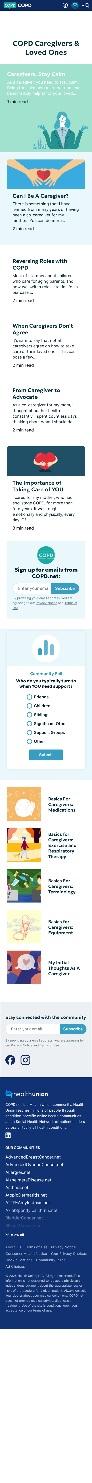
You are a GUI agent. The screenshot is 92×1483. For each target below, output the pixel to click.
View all (17, 1235)
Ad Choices (15, 1266)
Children (42, 705)
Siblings (42, 714)
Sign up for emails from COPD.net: (46, 573)
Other (39, 741)
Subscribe (65, 588)
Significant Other (50, 723)
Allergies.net (18, 1172)
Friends (41, 697)
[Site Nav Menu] (85, 5)
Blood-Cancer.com (24, 1225)
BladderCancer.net (24, 1218)
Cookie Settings (18, 1260)
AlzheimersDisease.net (28, 1180)
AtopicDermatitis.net (26, 1195)
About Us (13, 1247)
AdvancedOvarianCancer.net (34, 1164)
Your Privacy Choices (68, 1253)
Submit (46, 754)
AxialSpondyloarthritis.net (31, 1210)
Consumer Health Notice (26, 1253)
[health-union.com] (26, 1095)
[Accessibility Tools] (65, 5)
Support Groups (49, 732)
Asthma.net (16, 1187)
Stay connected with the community (45, 1017)
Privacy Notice (46, 603)
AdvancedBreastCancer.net (33, 1157)
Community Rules (50, 1260)
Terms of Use (49, 1045)
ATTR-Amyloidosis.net (27, 1202)
